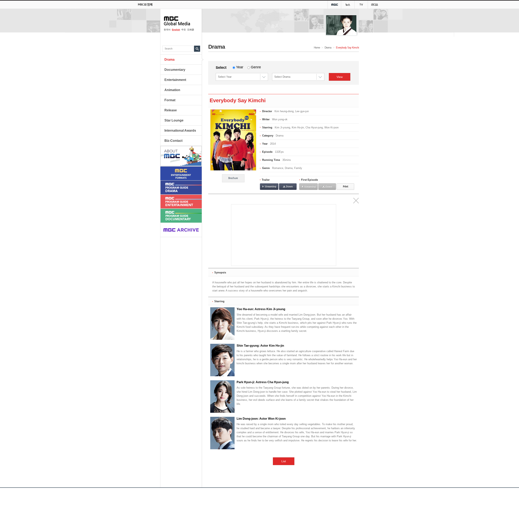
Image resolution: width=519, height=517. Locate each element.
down (288, 186)
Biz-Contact (173, 140)
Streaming (269, 186)
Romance (277, 168)
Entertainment (175, 80)
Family (298, 168)
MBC (334, 5)
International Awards (180, 130)
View (340, 76)
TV (361, 4)
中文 (183, 29)
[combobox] (264, 77)
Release (170, 110)
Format (169, 100)
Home (317, 47)
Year (239, 67)
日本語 (190, 29)
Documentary (174, 69)
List (283, 461)
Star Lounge (173, 120)
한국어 (167, 29)
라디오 (374, 4)
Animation (172, 90)
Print (345, 186)
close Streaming (356, 200)
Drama (169, 59)
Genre (256, 67)
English (176, 29)
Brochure (233, 178)
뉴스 (347, 4)
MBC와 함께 (145, 4)
